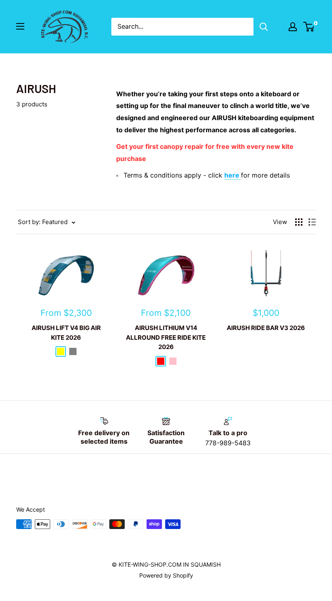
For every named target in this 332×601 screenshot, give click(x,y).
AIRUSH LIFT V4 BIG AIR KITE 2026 (66, 332)
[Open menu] (20, 26)
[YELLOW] (60, 351)
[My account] (293, 26)
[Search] (263, 27)
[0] (309, 27)
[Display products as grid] (298, 222)
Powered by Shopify (166, 575)
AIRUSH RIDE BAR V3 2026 (266, 328)
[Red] (160, 361)
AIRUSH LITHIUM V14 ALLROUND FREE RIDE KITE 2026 (166, 337)
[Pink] (173, 361)
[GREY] (73, 351)
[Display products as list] (312, 222)
